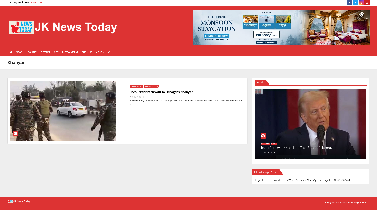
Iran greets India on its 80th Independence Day (296, 147)
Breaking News (136, 86)
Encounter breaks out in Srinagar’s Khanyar (161, 92)
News (19, 52)
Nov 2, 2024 (138, 97)
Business (87, 52)
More (99, 52)
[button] (109, 52)
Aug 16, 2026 (269, 152)
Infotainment (70, 52)
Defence (46, 52)
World (264, 144)
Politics (32, 52)
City (56, 52)
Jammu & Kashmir (151, 86)
